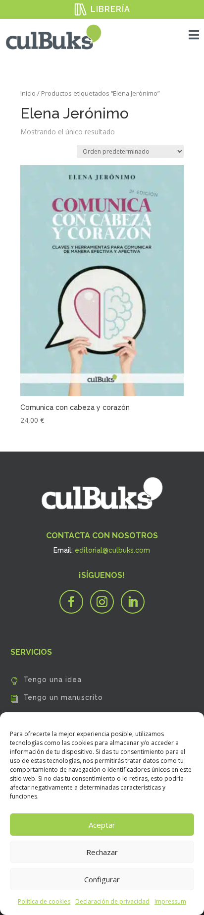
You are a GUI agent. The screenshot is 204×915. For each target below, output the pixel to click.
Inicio (28, 93)
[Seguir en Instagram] (102, 602)
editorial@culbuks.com (112, 550)
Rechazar (102, 852)
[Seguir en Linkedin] (133, 602)
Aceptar (102, 825)
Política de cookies (44, 901)
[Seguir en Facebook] (71, 602)
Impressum (170, 901)
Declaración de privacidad (112, 901)
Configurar (102, 879)
